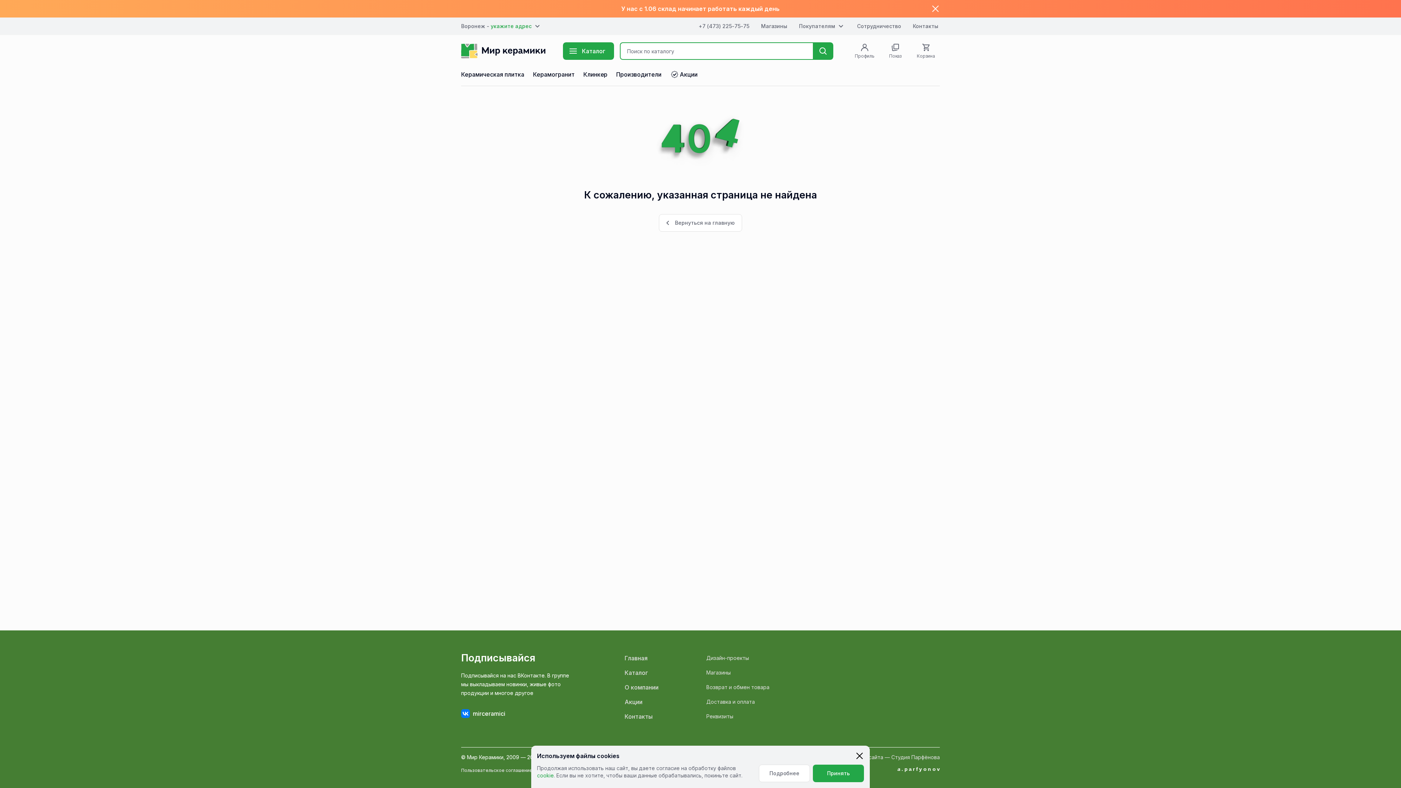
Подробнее (784, 773)
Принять (838, 773)
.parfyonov (919, 769)
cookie (545, 775)
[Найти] (823, 51)
